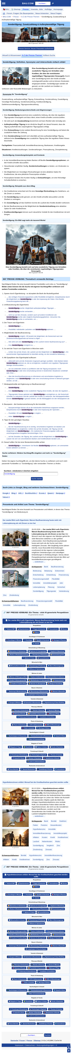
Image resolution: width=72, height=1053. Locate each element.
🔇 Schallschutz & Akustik (52, 758)
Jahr (61, 583)
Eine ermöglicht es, (21, 345)
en (15, 326)
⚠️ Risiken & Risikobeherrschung (18, 654)
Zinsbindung (14, 595)
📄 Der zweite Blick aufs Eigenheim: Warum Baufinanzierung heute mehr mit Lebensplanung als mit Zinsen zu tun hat (36, 621)
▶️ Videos (36, 632)
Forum (20, 13)
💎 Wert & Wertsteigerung (55, 665)
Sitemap (37, 1040)
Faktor (35, 825)
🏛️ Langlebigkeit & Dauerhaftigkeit (36, 694)
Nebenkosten (47, 841)
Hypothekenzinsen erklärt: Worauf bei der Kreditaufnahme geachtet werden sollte (35, 782)
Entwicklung (51, 575)
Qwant (50, 493)
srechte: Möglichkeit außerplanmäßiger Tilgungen (31, 308)
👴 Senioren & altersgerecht (37, 683)
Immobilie (36, 583)
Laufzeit (36, 841)
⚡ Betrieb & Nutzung (37, 710)
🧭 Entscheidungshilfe (57, 654)
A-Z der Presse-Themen (30, 17)
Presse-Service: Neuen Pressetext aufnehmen (36, 48)
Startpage (60, 493)
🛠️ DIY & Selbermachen (35, 724)
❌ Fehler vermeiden (28, 728)
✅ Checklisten (28, 747)
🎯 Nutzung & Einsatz (19, 713)
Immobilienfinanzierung (41, 833)
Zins (4, 595)
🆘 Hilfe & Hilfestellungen (52, 724)
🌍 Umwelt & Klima (59, 736)
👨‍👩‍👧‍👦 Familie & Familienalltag (18, 683)
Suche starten (37, 479)
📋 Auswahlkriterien (43, 658)
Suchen (48, 1035)
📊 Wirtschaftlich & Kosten (17, 665)
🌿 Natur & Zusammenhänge (36, 739)
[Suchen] (52, 3)
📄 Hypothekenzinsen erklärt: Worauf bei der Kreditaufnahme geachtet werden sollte (36, 876)
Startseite (14, 1040)
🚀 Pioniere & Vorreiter (55, 755)
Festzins (44, 825)
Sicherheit (61, 587)
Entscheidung (38, 575)
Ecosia (41, 493)
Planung (51, 587)
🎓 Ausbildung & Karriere (45, 769)
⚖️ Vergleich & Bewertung (56, 651)
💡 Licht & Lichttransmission (36, 761)
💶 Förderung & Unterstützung (26, 717)
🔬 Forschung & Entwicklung (18, 755)
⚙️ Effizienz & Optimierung (36, 669)
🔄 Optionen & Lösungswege (37, 651)
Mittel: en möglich (20, 416)
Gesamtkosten (55, 825)
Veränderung (64, 591)
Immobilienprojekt (50, 583)
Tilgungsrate (51, 591)
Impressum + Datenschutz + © (36, 1045)
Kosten (44, 837)
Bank (46, 567)
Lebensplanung (39, 587)
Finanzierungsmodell (41, 579)
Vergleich (50, 845)
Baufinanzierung (57, 567)
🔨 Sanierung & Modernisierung (16, 691)
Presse (25, 9)
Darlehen (62, 821)
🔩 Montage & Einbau (43, 728)
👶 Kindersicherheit (58, 680)
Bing (13, 493)
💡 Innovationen (53, 629)
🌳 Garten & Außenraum (36, 677)
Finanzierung (64, 575)
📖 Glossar (63, 629)
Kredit (52, 837)
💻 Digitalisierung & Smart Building (53, 702)
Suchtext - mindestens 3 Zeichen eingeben (21, 471)
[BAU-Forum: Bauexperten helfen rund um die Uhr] (4, 13)
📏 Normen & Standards (34, 758)
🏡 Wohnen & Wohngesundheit (17, 677)
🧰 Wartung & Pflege (53, 713)
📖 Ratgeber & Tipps (15, 747)
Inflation (36, 837)
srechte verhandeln (21, 311)
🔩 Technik (36, 643)
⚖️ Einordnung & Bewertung (39, 654)
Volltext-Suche (49, 55)
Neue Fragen (55, 13)
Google (5, 493)
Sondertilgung (38, 591)
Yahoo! (5, 497)
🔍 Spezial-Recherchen (28, 769)
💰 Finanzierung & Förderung (36, 665)
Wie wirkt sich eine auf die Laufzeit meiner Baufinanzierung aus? (37, 342)
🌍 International (60, 769)
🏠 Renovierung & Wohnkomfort (38, 691)
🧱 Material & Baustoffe (58, 691)
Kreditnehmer (63, 837)
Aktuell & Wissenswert (11, 55)
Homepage (58, 9)
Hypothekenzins (39, 829)
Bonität (53, 821)
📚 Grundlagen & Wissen (13, 640)
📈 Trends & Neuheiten (56, 747)
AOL (20, 493)
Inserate (37, 9)
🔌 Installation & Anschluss (46, 717)
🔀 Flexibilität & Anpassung (36, 713)
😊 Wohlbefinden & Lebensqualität (39, 680)
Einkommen (59, 571)
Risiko (57, 841)
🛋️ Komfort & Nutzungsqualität (17, 680)
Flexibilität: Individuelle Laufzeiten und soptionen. (31, 329)
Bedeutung (37, 571)
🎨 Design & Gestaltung (55, 683)
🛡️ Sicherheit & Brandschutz (32, 702)
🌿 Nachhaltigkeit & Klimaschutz (17, 736)
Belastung (48, 571)
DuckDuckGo (30, 493)
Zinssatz (48, 849)
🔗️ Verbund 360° (10, 629)
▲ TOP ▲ (69, 1047)
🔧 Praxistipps (28, 640)
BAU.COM (28, 3)
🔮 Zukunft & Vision (18, 758)
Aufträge (48, 9)
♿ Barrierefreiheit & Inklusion (55, 677)
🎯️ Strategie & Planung (59, 640)
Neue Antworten (42, 13)
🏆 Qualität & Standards (42, 640)
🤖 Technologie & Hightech (38, 755)
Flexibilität (55, 579)
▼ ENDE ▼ (69, 1050)
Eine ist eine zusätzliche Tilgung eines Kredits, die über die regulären (38, 391)
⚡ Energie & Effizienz (14, 702)
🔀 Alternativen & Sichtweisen (17, 651)
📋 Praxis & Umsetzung (19, 724)
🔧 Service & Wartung (53, 710)
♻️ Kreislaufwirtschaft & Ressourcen (40, 736)
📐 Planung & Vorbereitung (20, 710)
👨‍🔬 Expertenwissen (23, 629)
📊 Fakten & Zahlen (41, 747)
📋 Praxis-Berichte (12, 769)
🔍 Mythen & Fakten (29, 658)
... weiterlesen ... (39, 562)
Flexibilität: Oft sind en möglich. (25, 413)
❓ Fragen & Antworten (38, 629)
